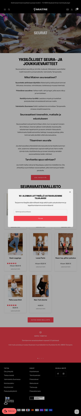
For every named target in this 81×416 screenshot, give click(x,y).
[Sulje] (70, 192)
